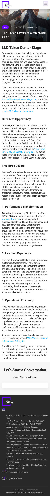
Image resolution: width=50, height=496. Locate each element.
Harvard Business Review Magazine (19, 99)
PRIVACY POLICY (22, 493)
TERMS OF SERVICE (11, 493)
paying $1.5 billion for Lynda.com (17, 111)
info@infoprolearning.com (17, 472)
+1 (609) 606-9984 (14, 479)
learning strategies (11, 219)
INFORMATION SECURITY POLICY (36, 493)
